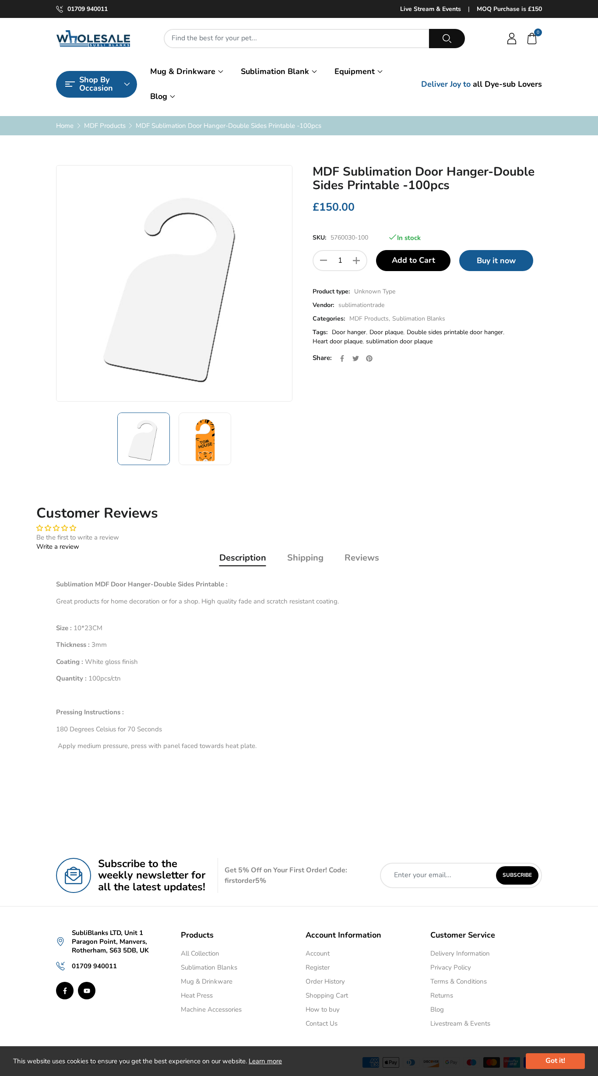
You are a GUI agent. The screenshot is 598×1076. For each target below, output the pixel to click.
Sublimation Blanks (418, 318)
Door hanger (349, 332)
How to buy (323, 1009)
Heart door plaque (337, 341)
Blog (158, 96)
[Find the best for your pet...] (447, 38)
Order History (325, 981)
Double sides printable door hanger (455, 332)
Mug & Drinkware (182, 71)
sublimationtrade (361, 305)
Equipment (354, 71)
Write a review (57, 546)
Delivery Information (460, 953)
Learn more (265, 1061)
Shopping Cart (327, 995)
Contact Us (322, 1023)
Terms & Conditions (458, 981)
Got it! (555, 1060)
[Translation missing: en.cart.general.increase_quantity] (356, 260)
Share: (322, 357)
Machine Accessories (211, 1009)
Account (318, 953)
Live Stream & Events (430, 9)
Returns (441, 995)
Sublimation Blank (275, 71)
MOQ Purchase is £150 (509, 9)
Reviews (362, 558)
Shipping (305, 558)
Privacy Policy (450, 967)
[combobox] (296, 38)
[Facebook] (65, 990)
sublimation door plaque (399, 341)
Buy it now (496, 260)
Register (318, 967)
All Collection (200, 953)
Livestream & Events (460, 1023)
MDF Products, (369, 318)
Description (242, 558)
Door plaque (386, 332)
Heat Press (197, 995)
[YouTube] (86, 990)
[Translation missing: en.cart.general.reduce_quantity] (323, 260)
